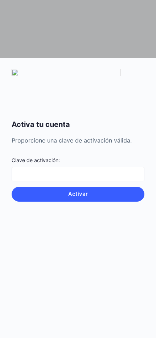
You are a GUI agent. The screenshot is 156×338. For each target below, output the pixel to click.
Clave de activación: (36, 160)
